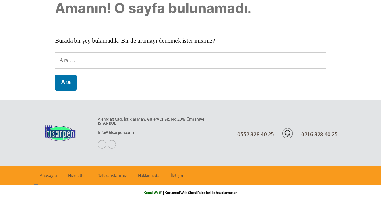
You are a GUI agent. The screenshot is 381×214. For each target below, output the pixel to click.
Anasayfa (48, 175)
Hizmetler (77, 175)
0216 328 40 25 (319, 134)
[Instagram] (112, 144)
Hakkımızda (149, 175)
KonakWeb (152, 193)
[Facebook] (102, 144)
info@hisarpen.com (116, 132)
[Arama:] (190, 60)
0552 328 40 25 (255, 134)
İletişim (177, 175)
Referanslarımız (112, 175)
